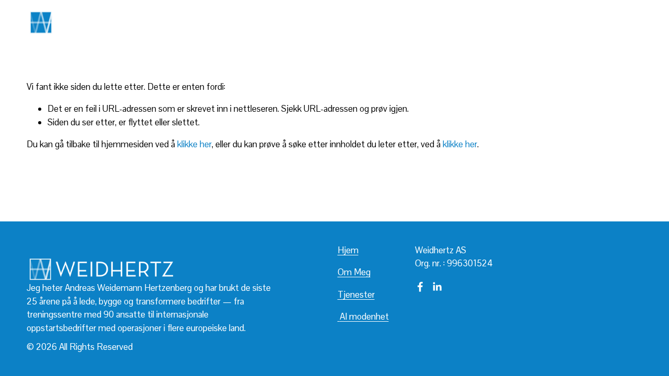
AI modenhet (551, 22)
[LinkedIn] (437, 286)
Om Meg (354, 272)
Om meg (453, 22)
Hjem (348, 250)
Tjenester (498, 22)
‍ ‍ (339, 316)
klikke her (194, 144)
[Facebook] (420, 286)
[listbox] (617, 22)
